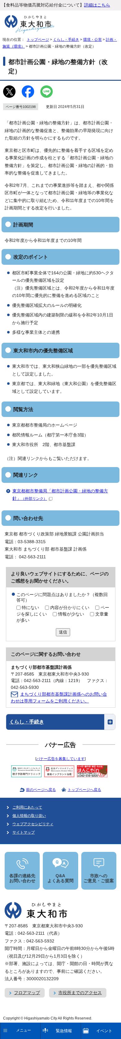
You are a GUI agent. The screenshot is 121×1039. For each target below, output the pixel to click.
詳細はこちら (97, 5)
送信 (63, 632)
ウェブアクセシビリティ (32, 824)
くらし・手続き (66, 39)
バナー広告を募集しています (60, 759)
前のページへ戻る (41, 790)
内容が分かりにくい (69, 607)
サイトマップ (23, 832)
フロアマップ (27, 992)
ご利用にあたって (27, 807)
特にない (30, 607)
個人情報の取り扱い (29, 816)
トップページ (38, 39)
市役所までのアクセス (80, 992)
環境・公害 (92, 39)
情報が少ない (71, 614)
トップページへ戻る (84, 790)
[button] (60, 722)
